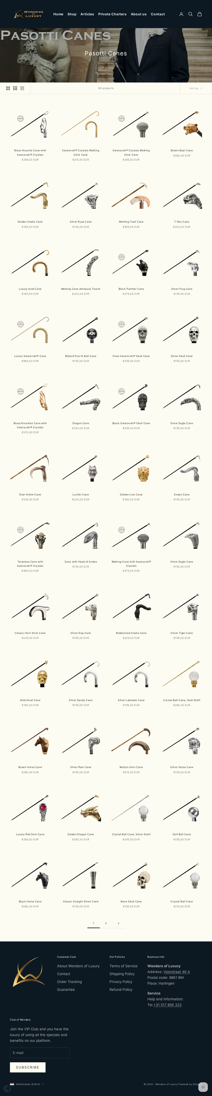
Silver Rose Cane (81, 221)
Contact (158, 14)
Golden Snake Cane (30, 221)
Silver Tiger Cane (182, 632)
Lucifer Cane (80, 494)
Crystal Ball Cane (182, 901)
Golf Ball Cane (182, 834)
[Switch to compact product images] (22, 88)
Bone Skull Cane (131, 901)
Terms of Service (123, 966)
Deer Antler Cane (30, 494)
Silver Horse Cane (181, 767)
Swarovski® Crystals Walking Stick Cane (80, 152)
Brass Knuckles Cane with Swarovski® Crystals (30, 425)
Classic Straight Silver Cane (81, 901)
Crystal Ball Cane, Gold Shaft (181, 700)
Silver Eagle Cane (181, 423)
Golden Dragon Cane (80, 834)
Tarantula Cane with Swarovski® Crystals (30, 563)
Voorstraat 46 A (177, 972)
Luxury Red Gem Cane (30, 834)
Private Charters (112, 14)
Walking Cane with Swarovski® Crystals (131, 563)
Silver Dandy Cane (81, 700)
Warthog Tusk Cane (131, 221)
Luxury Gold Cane (30, 288)
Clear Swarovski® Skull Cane (131, 356)
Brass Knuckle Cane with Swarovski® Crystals (30, 152)
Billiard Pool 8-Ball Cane (80, 356)
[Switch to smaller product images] (15, 88)
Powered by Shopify (190, 1084)
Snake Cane (181, 494)
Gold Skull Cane (30, 700)
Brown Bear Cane (182, 150)
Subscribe (28, 1067)
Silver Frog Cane (182, 288)
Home (58, 14)
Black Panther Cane (131, 288)
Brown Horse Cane (30, 767)
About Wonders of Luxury (78, 966)
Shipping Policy (122, 974)
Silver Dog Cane (80, 632)
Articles (87, 14)
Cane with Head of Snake (81, 561)
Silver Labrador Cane (131, 700)
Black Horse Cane (30, 901)
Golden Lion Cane (131, 494)
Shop (71, 14)
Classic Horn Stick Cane (30, 632)
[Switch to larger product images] (8, 88)
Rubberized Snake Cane (131, 632)
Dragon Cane (80, 423)
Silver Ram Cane (80, 767)
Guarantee (66, 989)
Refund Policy (121, 989)
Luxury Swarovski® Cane (30, 356)
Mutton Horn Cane (131, 767)
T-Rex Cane (181, 221)
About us (139, 14)
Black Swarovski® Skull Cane (131, 423)
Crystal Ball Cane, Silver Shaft (131, 834)
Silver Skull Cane (182, 356)
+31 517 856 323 (167, 1005)
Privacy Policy (121, 982)
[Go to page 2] (118, 923)
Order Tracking (69, 982)
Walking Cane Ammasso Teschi (80, 288)
